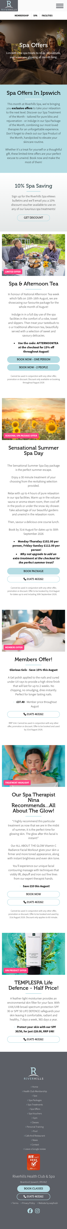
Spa (35, 15)
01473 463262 (34, 579)
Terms (15, 1203)
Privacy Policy (28, 1203)
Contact (35, 1144)
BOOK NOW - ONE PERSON (33, 359)
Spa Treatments (35, 1104)
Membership (22, 15)
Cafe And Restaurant (35, 1135)
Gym (35, 1117)
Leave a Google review (35, 1149)
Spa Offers (35, 1108)
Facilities (47, 15)
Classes (35, 1122)
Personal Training (35, 1126)
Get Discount (33, 217)
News (35, 1140)
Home (35, 1086)
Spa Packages (35, 1100)
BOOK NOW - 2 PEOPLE (33, 367)
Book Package (33, 571)
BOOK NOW (33, 894)
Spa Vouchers (35, 1113)
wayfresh (53, 1203)
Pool (35, 1131)
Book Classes (33, 1188)
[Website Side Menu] (60, 6)
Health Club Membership (35, 1091)
